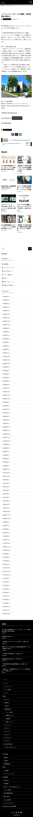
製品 (4, 696)
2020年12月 (7, 511)
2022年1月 (6, 469)
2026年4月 (6, 303)
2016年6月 (6, 599)
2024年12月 (7, 356)
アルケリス (7, 699)
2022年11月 (7, 437)
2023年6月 (6, 413)
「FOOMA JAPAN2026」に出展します (12, 654)
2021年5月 (6, 494)
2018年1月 (6, 564)
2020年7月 (6, 525)
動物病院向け (8, 709)
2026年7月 (6, 296)
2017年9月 (6, 578)
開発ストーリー (9, 722)
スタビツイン (7, 731)
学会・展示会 (8, 271)
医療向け (7, 702)
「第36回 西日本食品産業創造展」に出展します (14, 664)
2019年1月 (6, 539)
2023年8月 (6, 406)
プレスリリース (6, 19)
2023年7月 (6, 409)
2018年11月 (7, 547)
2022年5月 (6, 455)
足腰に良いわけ (9, 715)
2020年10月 (7, 518)
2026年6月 (6, 300)
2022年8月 (6, 448)
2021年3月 (6, 501)
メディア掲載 (8, 275)
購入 (4, 767)
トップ (5, 679)
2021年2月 (6, 504)
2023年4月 (6, 420)
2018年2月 (6, 561)
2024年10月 (7, 363)
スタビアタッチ (8, 737)
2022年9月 (6, 444)
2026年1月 (6, 314)
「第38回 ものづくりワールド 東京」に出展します (15, 642)
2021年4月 (6, 497)
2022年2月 (6, 465)
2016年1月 (6, 610)
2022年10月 (7, 441)
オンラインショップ (9, 773)
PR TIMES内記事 (6, 123)
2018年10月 (7, 550)
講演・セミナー (8, 282)
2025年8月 (6, 332)
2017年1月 (6, 596)
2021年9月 (6, 480)
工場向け (7, 706)
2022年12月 (7, 434)
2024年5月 (6, 377)
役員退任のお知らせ (7, 637)
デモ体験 (6, 770)
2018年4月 (6, 554)
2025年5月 (6, 342)
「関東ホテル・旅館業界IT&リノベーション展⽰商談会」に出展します (16, 670)
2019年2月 (6, 536)
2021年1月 (6, 508)
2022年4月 (6, 458)
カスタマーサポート (9, 803)
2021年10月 (7, 476)
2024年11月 (7, 360)
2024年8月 (6, 370)
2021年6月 (6, 490)
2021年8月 (6, 483)
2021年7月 (6, 487)
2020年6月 (6, 529)
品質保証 (7, 718)
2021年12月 (7, 473)
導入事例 (5, 754)
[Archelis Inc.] (3, 2)
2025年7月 (6, 335)
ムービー (6, 693)
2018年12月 (7, 543)
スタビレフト (7, 734)
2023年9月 (6, 402)
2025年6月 (6, 339)
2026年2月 (6, 310)
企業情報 (6, 264)
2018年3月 (6, 557)
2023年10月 (7, 398)
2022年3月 (6, 462)
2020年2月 (6, 532)
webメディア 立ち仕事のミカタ (11, 786)
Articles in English (9, 285)
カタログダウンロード (10, 747)
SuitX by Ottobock (8, 744)
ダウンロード (18, 118)
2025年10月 (7, 324)
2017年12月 (7, 568)
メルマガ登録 (7, 790)
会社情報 (5, 777)
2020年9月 (6, 522)
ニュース (5, 683)
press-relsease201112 (6, 118)
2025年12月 (7, 317)
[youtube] (21, 812)
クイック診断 (8, 712)
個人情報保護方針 (8, 793)
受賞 (5, 278)
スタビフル (7, 728)
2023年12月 (7, 391)
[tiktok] (19, 812)
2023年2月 (6, 427)
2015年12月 (7, 613)
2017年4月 (6, 592)
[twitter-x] (14, 812)
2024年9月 (6, 367)
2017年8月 (6, 582)
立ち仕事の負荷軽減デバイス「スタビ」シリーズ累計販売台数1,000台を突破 (16, 631)
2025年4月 (6, 346)
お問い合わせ (6, 796)
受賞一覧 (6, 780)
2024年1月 (6, 388)
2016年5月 (6, 603)
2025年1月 (6, 353)
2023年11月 (7, 395)
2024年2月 (6, 384)
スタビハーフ (7, 725)
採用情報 (6, 783)
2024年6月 (6, 374)
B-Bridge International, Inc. (10, 113)
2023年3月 (6, 423)
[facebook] (12, 812)
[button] (12, 134)
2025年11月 (7, 321)
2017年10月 (7, 575)
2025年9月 (6, 328)
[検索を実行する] (30, 248)
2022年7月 (6, 451)
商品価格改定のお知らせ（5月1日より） (12, 659)
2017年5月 (6, 589)
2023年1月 (7, 430)
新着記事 (4, 253)
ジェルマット (7, 741)
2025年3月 (6, 349)
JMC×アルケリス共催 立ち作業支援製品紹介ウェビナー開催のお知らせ (16, 648)
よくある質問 (7, 800)
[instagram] (16, 812)
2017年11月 (7, 571)
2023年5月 (6, 416)
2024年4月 (6, 381)
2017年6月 (6, 585)
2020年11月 (7, 515)
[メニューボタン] (30, 2)
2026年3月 (6, 307)
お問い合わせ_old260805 (9, 806)
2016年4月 (7, 606)
